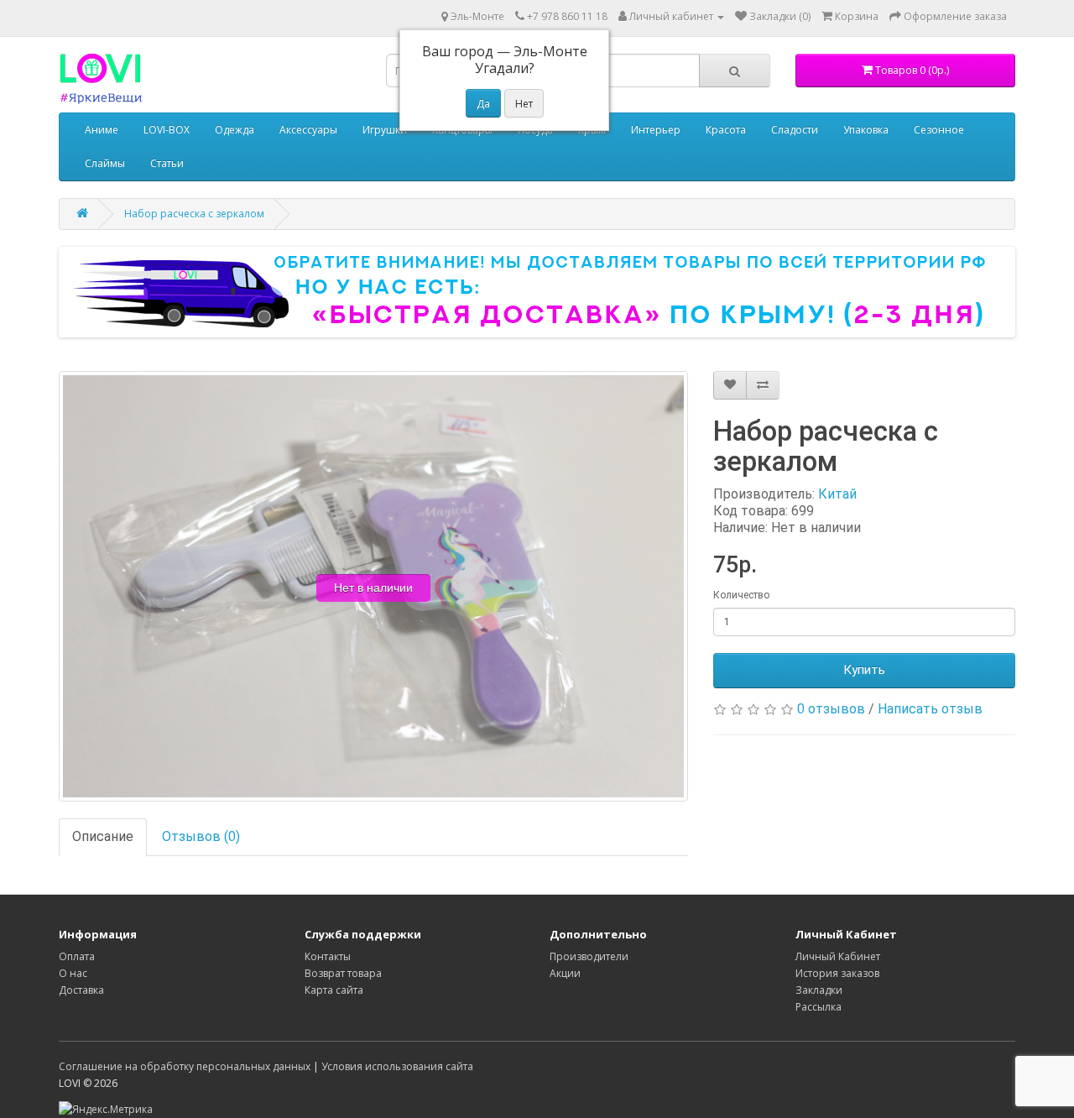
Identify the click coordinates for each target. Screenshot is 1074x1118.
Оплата (77, 956)
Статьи (167, 163)
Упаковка (866, 130)
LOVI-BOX (166, 130)
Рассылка (818, 1007)
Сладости (794, 130)
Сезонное (939, 130)
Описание (102, 836)
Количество (741, 595)
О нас (73, 973)
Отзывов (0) (201, 836)
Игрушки (384, 130)
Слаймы (105, 163)
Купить (864, 669)
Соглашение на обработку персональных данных (184, 1066)
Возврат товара (343, 973)
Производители (589, 956)
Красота (726, 130)
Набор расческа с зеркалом (194, 213)
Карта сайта (334, 990)
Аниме (101, 130)
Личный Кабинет (837, 956)
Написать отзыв (930, 709)
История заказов (837, 973)
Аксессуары (308, 130)
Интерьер (655, 130)
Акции (565, 973)
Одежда (234, 130)
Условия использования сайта (397, 1066)
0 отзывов (831, 709)
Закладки (818, 990)
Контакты (328, 956)
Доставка (81, 990)
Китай (837, 494)
